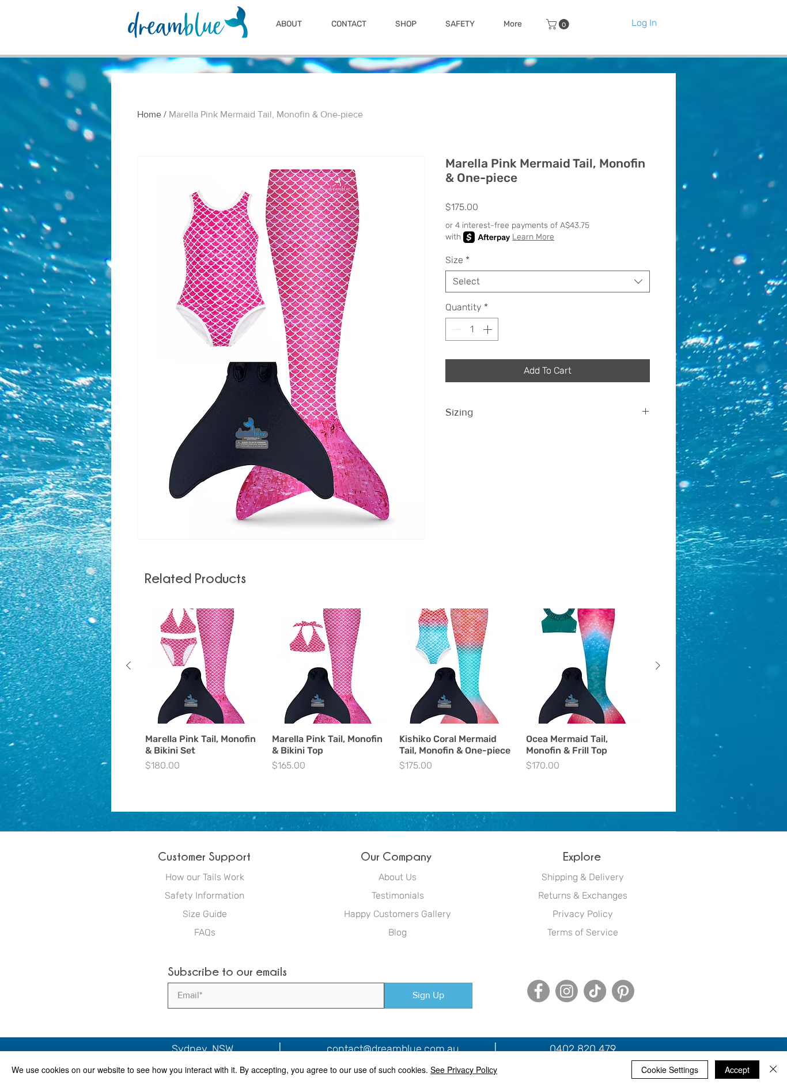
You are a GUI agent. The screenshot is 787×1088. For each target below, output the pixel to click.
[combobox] (547, 281)
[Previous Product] (128, 665)
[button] (288, 24)
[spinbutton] (471, 329)
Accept (737, 1069)
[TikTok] (595, 991)
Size (457, 259)
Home (149, 114)
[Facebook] (538, 991)
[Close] (773, 1069)
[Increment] (488, 329)
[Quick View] (202, 666)
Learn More (533, 237)
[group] (393, 696)
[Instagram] (566, 991)
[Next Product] (658, 665)
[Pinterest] (623, 991)
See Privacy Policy (463, 1069)
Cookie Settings (669, 1069)
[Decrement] (455, 329)
